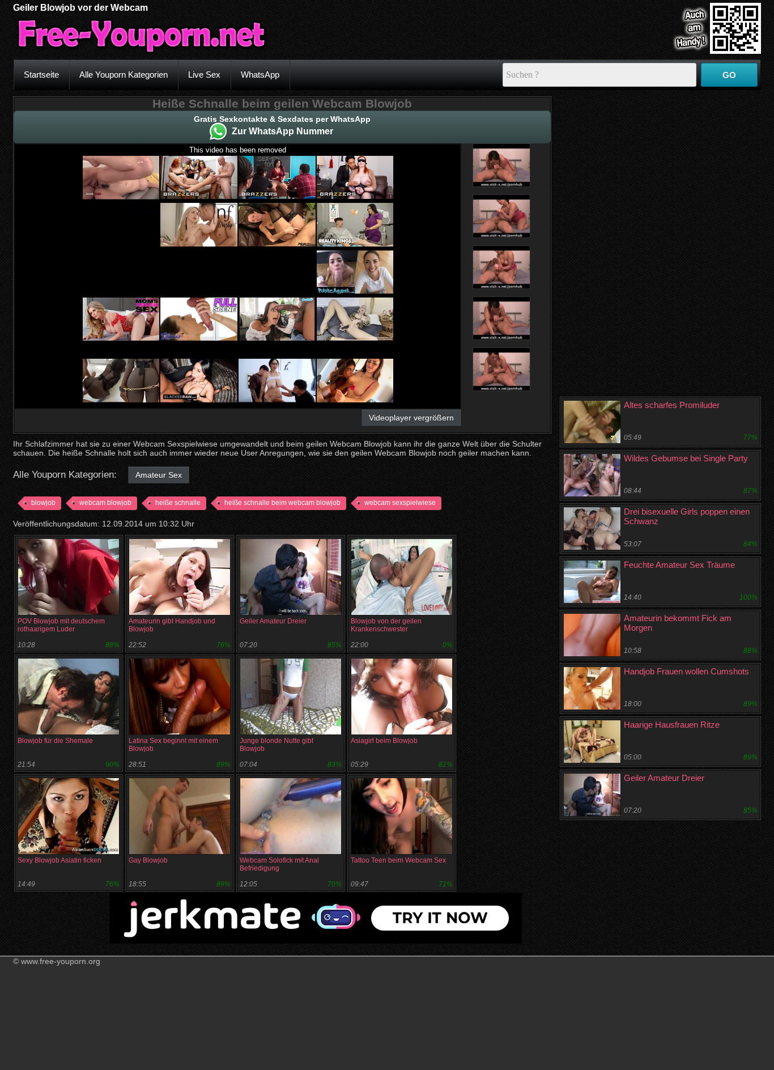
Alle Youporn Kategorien (123, 74)
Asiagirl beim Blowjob (384, 741)
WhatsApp (260, 74)
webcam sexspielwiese (400, 503)
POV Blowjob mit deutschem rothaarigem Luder (61, 625)
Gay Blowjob (148, 860)
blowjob (43, 503)
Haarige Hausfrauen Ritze (672, 724)
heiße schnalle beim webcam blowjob (282, 503)
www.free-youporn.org (60, 961)
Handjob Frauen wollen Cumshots (686, 671)
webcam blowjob (105, 503)
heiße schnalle (178, 503)
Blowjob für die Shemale (55, 741)
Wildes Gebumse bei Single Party (686, 458)
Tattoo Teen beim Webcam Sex (398, 860)
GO (729, 75)
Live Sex (204, 74)
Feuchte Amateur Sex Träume (679, 565)
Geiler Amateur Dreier (273, 621)
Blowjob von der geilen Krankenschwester (386, 625)
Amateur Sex (158, 474)
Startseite (41, 74)
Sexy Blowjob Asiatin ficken (59, 860)
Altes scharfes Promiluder (672, 405)
